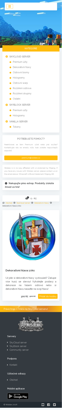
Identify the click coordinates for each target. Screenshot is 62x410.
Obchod (9, 203)
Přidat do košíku (47, 296)
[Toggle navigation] (9, 6)
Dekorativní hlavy (22, 67)
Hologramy (19, 77)
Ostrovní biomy (21, 72)
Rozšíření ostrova (22, 88)
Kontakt (13, 364)
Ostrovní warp (20, 83)
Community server (19, 349)
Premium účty (20, 61)
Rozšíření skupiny (22, 93)
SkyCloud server (19, 56)
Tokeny (17, 126)
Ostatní (16, 98)
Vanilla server (18, 121)
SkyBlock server (19, 104)
